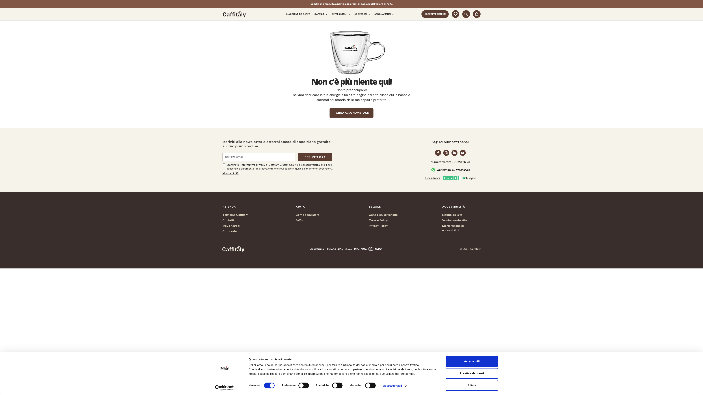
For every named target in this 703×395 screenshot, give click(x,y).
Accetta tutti (472, 361)
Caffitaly (475, 249)
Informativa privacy (253, 164)
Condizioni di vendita (383, 215)
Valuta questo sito (454, 220)
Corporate (229, 231)
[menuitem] (298, 14)
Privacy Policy (378, 226)
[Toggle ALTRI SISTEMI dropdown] (348, 14)
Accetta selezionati (472, 373)
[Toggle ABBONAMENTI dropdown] (392, 14)
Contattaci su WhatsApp (453, 170)
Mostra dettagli (392, 385)
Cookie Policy (378, 220)
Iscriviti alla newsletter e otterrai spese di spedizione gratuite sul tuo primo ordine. (276, 144)
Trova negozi (231, 226)
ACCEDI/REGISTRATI (437, 14)
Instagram (446, 153)
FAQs (299, 220)
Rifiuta (472, 385)
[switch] (303, 385)
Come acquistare (307, 215)
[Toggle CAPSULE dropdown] (326, 14)
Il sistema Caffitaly (235, 215)
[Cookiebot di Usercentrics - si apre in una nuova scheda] (224, 388)
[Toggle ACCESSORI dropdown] (368, 14)
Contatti (228, 220)
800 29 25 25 (461, 162)
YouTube (463, 153)
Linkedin (454, 153)
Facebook (438, 153)
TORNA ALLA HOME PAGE (351, 113)
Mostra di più (230, 173)
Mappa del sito (452, 215)
